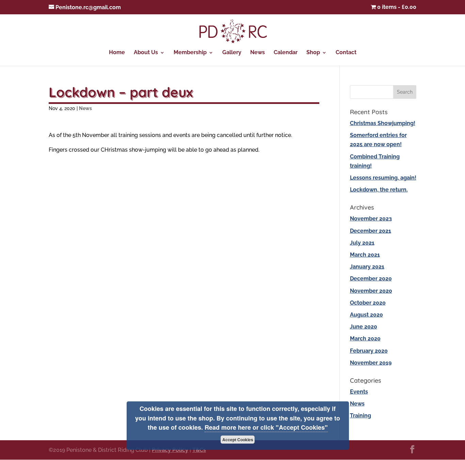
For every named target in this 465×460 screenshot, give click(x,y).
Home (117, 53)
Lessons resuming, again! (383, 177)
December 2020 (371, 278)
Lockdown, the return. (379, 189)
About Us (146, 53)
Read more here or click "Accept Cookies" (266, 427)
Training (360, 415)
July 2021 (362, 243)
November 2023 (371, 218)
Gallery (231, 53)
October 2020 (368, 303)
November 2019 (370, 362)
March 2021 (365, 254)
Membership (190, 53)
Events (359, 391)
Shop (313, 53)
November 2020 (371, 291)
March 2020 (365, 338)
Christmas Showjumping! (382, 123)
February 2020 (369, 351)
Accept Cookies (237, 439)
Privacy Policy (170, 450)
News (257, 53)
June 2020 (363, 326)
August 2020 (366, 314)
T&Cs (199, 450)
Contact (346, 53)
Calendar (286, 53)
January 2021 (367, 266)
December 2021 (370, 231)
